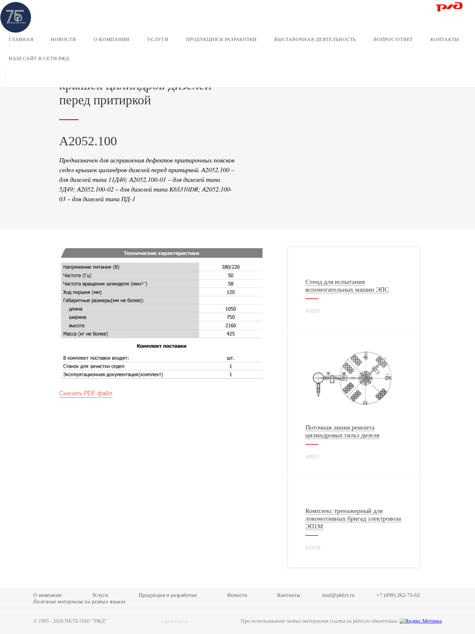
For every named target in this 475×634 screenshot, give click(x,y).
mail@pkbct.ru (338, 595)
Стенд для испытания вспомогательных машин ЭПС (347, 285)
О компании (112, 39)
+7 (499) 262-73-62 (398, 595)
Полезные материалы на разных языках (79, 601)
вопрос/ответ (393, 39)
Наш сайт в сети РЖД (39, 58)
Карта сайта (174, 621)
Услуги (158, 39)
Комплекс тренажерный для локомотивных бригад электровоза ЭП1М (353, 518)
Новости (63, 39)
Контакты (444, 39)
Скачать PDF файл (85, 393)
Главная (21, 39)
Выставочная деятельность (315, 39)
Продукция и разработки (221, 39)
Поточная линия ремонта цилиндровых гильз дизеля (342, 431)
